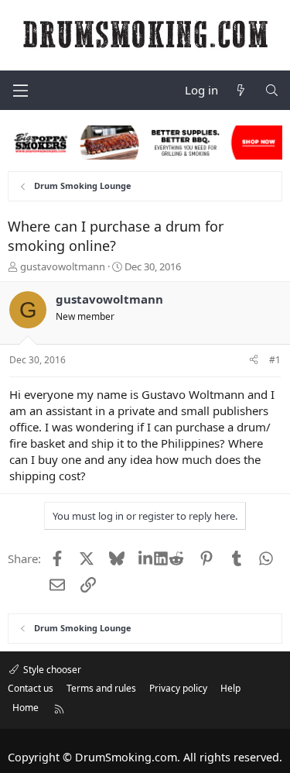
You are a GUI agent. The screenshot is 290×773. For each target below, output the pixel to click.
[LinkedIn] (147, 558)
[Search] (272, 90)
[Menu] (20, 90)
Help (230, 688)
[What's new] (241, 90)
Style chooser (51, 669)
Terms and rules (101, 688)
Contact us (30, 688)
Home (25, 707)
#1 (275, 359)
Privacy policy (178, 688)
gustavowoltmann (62, 266)
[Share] (254, 360)
